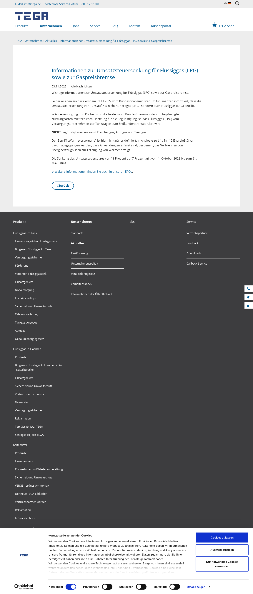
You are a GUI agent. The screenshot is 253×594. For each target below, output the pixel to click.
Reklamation (23, 418)
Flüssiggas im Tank (25, 233)
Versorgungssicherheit (29, 257)
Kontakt (134, 26)
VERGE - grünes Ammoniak (32, 485)
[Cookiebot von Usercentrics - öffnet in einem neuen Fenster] (24, 587)
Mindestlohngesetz (83, 273)
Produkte (22, 26)
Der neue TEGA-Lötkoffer (31, 493)
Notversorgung (24, 290)
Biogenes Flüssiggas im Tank (33, 249)
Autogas (20, 330)
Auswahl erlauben (222, 549)
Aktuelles (77, 243)
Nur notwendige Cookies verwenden (222, 564)
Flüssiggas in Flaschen (27, 349)
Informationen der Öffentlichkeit (91, 294)
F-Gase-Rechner (25, 518)
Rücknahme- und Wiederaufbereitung (39, 469)
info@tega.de (32, 4)
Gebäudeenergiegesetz (29, 339)
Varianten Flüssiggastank (30, 273)
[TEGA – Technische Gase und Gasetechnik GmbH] (31, 15)
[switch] (107, 587)
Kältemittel (20, 445)
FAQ (115, 26)
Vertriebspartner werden (30, 394)
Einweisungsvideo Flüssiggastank (36, 241)
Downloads (194, 253)
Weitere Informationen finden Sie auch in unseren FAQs (93, 172)
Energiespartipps (25, 298)
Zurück (64, 186)
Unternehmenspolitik (84, 263)
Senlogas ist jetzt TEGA (29, 434)
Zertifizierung (79, 253)
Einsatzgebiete (24, 282)
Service (95, 26)
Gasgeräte (21, 402)
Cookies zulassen (222, 537)
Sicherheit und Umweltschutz (33, 306)
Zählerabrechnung (26, 314)
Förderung (21, 265)
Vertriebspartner (197, 233)
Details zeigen (196, 586)
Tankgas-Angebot (26, 322)
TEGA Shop (226, 26)
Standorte (77, 233)
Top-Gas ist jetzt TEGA (29, 426)
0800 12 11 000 (90, 4)
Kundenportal (161, 26)
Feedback (193, 243)
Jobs (76, 26)
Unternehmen (51, 26)
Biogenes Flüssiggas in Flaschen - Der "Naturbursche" (38, 367)
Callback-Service (197, 263)
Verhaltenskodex (81, 284)
